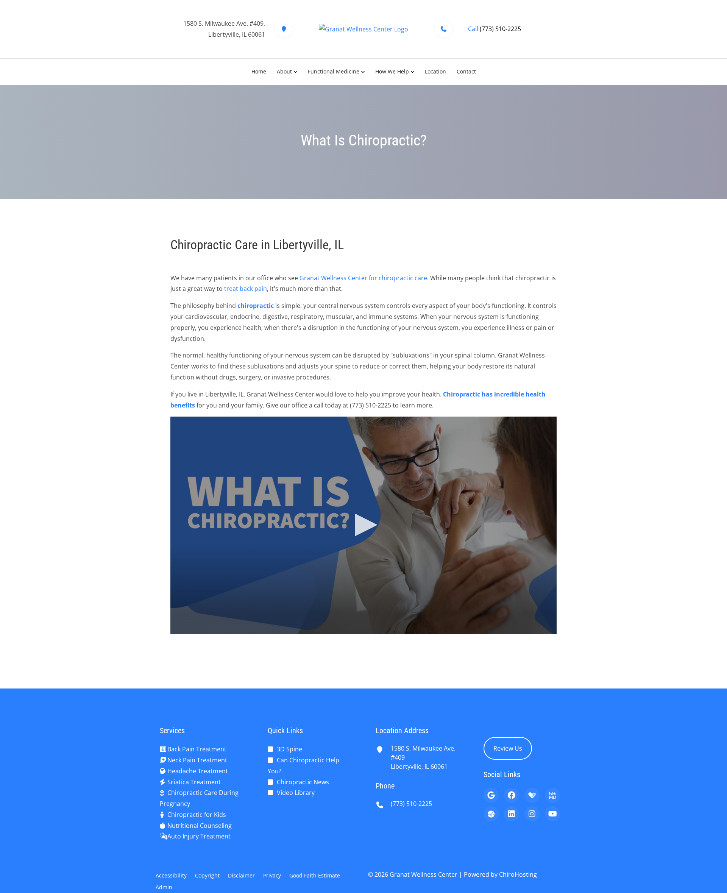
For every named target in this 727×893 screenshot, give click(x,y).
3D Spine (289, 749)
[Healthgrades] (532, 795)
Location (435, 71)
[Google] (491, 795)
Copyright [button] (207, 875)
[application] (363, 525)
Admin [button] (164, 887)
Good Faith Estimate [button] (314, 875)
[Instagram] (532, 813)
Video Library (296, 792)
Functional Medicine (333, 71)
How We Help (392, 71)
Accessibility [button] (171, 875)
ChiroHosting (518, 874)
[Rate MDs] (491, 813)
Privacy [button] (272, 875)
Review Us (507, 748)
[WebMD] (552, 795)
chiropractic (255, 305)
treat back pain (245, 288)
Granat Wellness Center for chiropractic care (363, 278)
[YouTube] (552, 813)
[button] (363, 525)
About (284, 71)
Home (258, 71)
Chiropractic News (303, 782)
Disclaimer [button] (241, 875)
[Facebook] (511, 795)
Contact (466, 71)
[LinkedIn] (511, 813)
